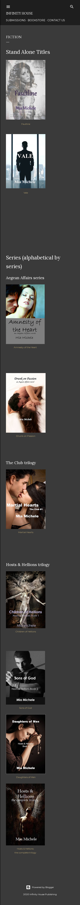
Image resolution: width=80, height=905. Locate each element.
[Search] (72, 5)
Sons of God (25, 707)
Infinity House (19, 13)
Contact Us (56, 20)
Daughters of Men (26, 777)
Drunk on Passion (25, 436)
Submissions (16, 20)
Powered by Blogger (43, 887)
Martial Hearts (25, 532)
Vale (26, 192)
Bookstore (36, 20)
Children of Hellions (25, 631)
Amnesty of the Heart (25, 347)
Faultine (25, 124)
